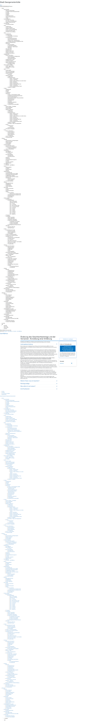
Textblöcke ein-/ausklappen (68, 339)
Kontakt (1, 396)
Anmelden (3, 323)
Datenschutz (8, 396)
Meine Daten (6, 326)
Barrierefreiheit (13, 396)
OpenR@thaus (10, 331)
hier (64, 356)
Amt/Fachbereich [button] (25, 388)
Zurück (3, 391)
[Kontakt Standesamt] (71, 363)
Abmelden (5, 328)
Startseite (5, 325)
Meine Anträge (6, 327)
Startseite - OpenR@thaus (17, 331)
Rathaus (5, 331)
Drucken (3, 392)
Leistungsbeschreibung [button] (26, 344)
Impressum (4, 396)
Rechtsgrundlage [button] (24, 383)
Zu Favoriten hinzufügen (6, 393)
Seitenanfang (4, 394)
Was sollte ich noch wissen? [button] (27, 386)
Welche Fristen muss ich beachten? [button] (29, 380)
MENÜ (1, 5)
